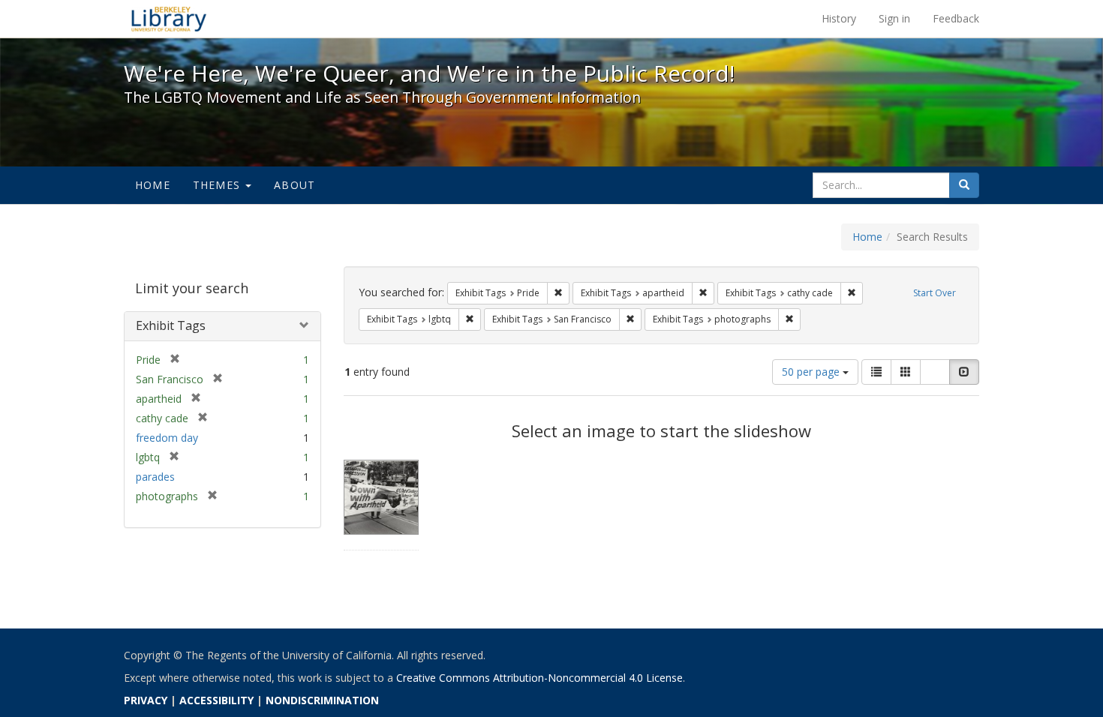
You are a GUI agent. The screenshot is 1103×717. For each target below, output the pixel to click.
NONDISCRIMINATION (322, 700)
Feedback (956, 18)
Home (152, 185)
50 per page (812, 371)
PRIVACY (145, 700)
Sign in (894, 18)
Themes (218, 185)
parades (155, 477)
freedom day (167, 437)
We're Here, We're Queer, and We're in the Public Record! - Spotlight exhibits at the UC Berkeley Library (169, 19)
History (839, 18)
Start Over (934, 292)
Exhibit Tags (171, 325)
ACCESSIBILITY (216, 700)
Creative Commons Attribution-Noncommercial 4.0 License (539, 677)
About (294, 185)
